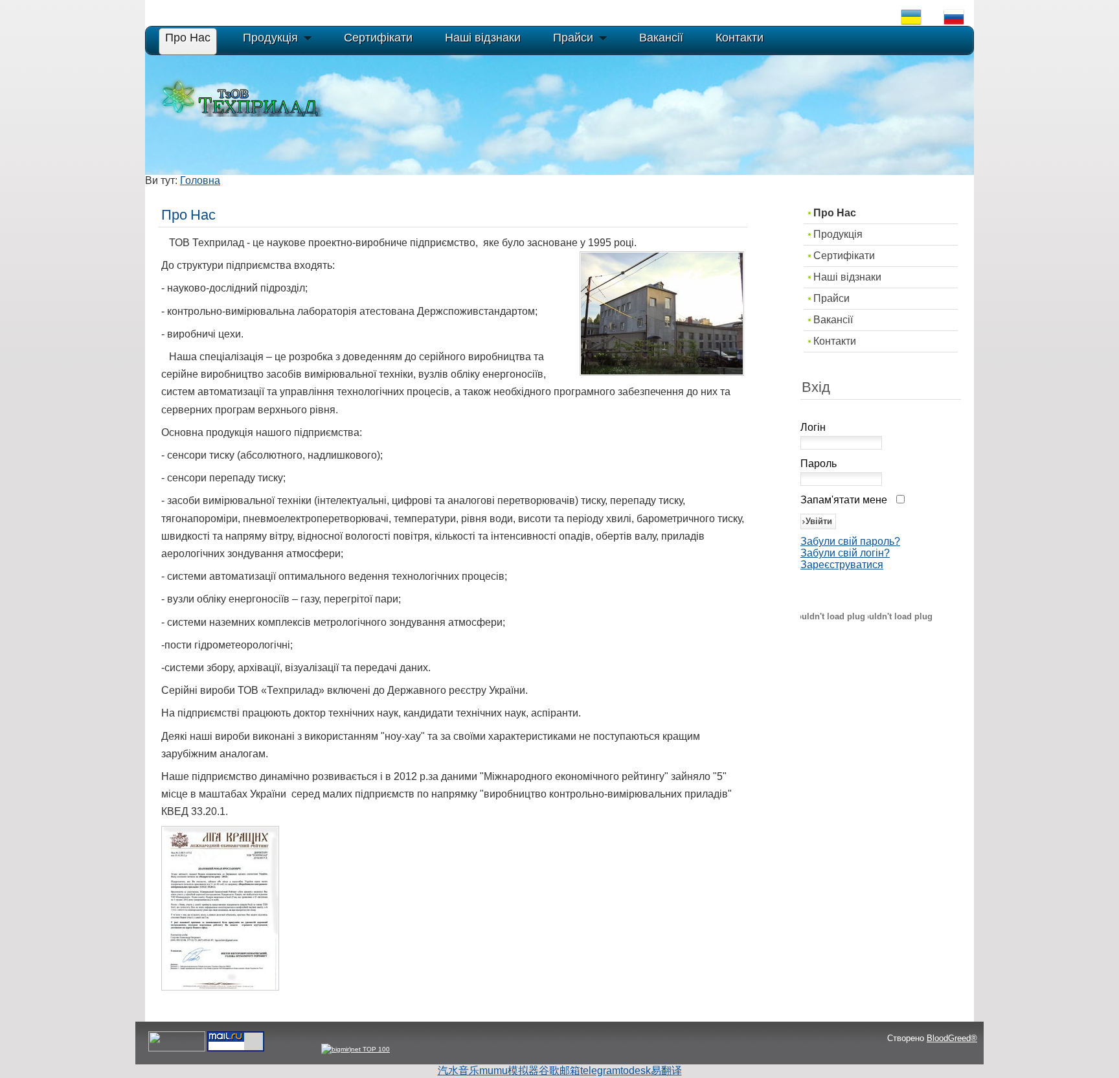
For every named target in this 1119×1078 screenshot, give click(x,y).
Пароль (818, 463)
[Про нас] (220, 986)
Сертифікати (844, 255)
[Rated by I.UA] (176, 1049)
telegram (600, 1070)
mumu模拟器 (509, 1070)
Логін (813, 427)
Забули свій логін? (845, 552)
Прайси (831, 298)
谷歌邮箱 (559, 1070)
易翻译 (666, 1070)
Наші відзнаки (847, 276)
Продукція (838, 234)
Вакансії (833, 319)
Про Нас (834, 212)
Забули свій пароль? (850, 541)
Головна (200, 180)
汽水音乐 (458, 1070)
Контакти (834, 341)
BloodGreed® (952, 1038)
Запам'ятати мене (843, 499)
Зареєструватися (841, 564)
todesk (635, 1070)
